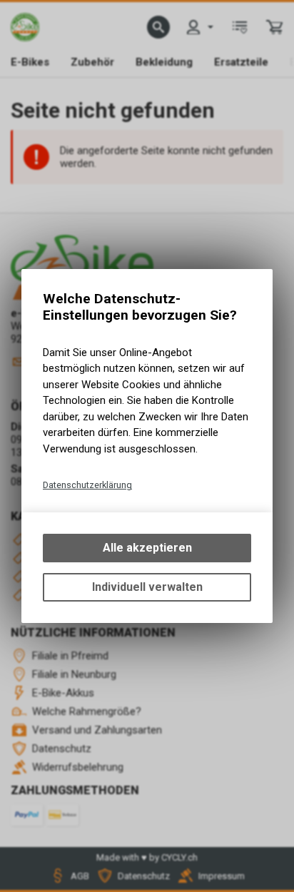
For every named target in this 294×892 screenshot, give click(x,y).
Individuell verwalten (147, 587)
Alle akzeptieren (147, 547)
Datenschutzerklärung (87, 485)
